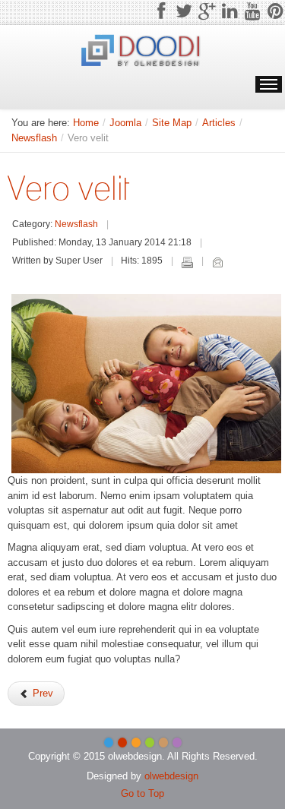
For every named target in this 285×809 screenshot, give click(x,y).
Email (217, 262)
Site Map (172, 122)
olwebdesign (171, 776)
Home (86, 122)
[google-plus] (207, 11)
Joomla (125, 122)
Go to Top (142, 793)
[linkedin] (229, 11)
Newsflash (34, 138)
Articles (219, 122)
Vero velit (68, 187)
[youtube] (252, 11)
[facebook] (161, 11)
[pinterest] (275, 11)
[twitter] (184, 11)
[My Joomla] (142, 52)
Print (187, 262)
